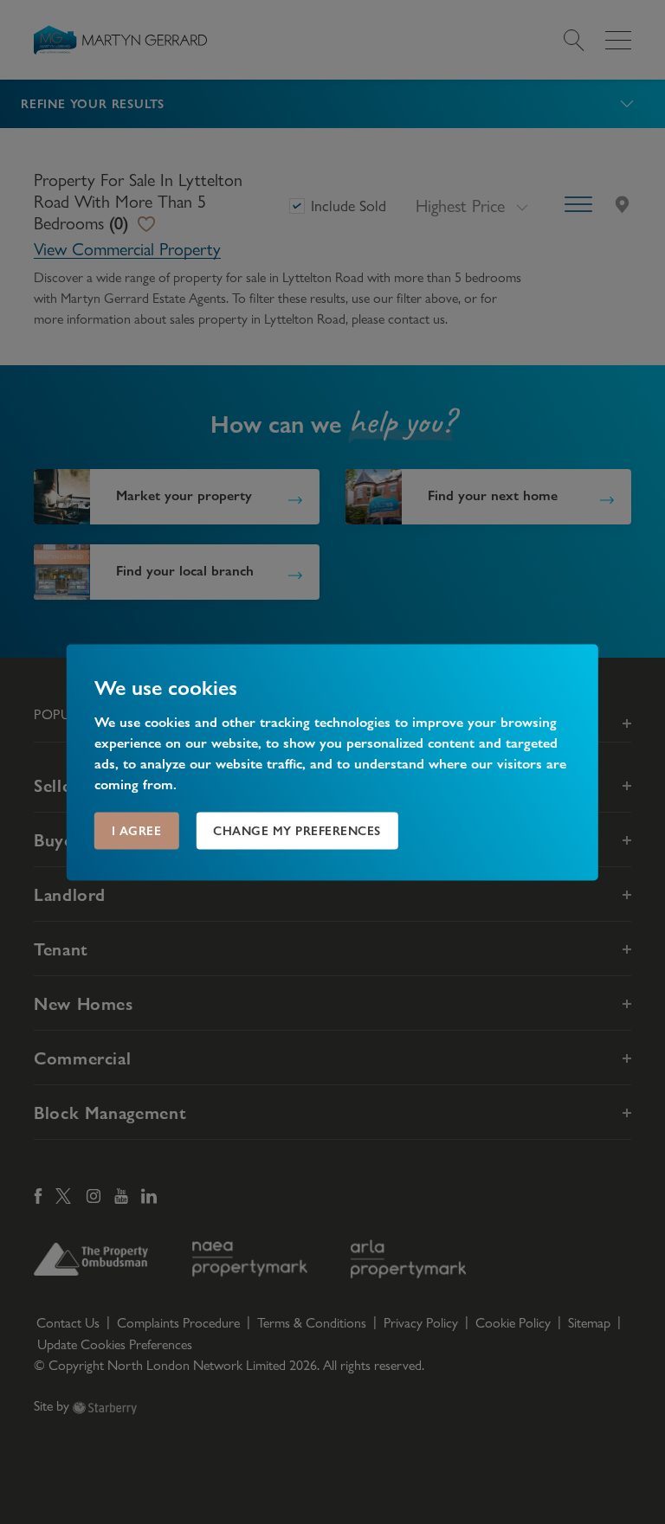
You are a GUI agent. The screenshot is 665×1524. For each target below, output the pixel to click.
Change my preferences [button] (297, 830)
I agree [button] (137, 830)
